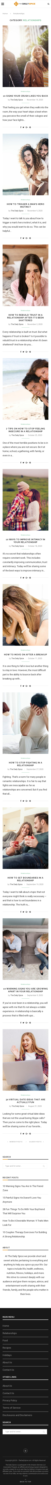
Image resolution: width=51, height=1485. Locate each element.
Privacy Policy (10, 1400)
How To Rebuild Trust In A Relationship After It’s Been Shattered (25, 318)
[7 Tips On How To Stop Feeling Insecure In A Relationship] (25, 389)
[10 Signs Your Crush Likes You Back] (25, 56)
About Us (7, 1362)
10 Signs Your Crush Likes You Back (25, 96)
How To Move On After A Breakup (25, 654)
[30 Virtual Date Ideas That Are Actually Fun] (25, 1060)
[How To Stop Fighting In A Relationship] (25, 723)
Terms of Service (12, 1407)
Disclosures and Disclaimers (17, 1415)
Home (5, 14)
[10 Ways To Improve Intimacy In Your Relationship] (25, 500)
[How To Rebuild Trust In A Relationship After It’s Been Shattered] (25, 275)
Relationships (25, 91)
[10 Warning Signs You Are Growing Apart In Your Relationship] (25, 949)
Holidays (7, 1355)
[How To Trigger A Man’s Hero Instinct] (25, 164)
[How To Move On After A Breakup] (25, 615)
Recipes (7, 1347)
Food (5, 1340)
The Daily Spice (16, 100)
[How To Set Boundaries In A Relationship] (25, 838)
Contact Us (8, 1369)
